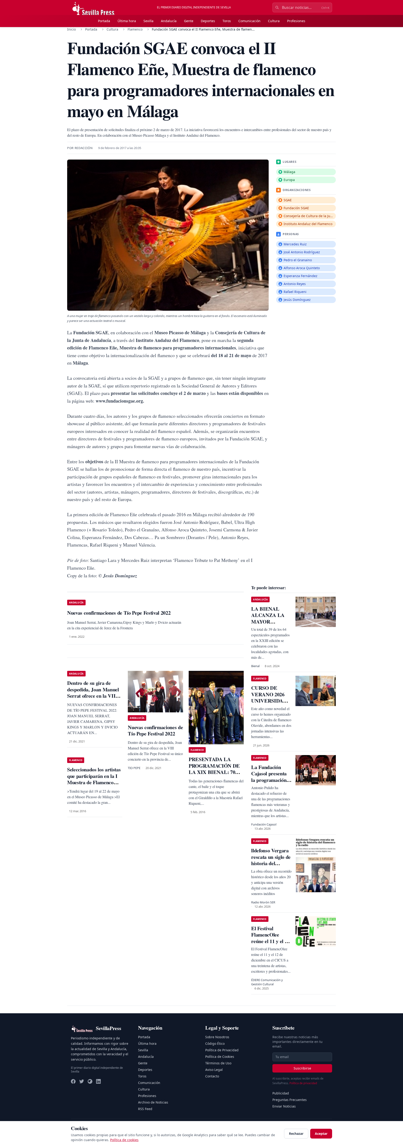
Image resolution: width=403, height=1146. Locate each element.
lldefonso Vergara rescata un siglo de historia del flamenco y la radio (271, 863)
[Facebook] (73, 1081)
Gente (188, 21)
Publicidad (280, 1093)
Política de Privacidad (222, 1050)
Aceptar (321, 1133)
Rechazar (296, 1133)
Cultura (274, 21)
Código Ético (215, 1043)
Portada (104, 21)
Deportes (208, 21)
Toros (226, 21)
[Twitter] (81, 1081)
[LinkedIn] (98, 1081)
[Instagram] (90, 1081)
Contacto (212, 1076)
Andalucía (169, 21)
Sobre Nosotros (217, 1037)
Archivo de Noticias (153, 1102)
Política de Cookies (219, 1056)
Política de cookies (124, 1140)
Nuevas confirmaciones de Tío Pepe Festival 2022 (155, 730)
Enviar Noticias (284, 1106)
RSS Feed (145, 1109)
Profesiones (296, 21)
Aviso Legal (214, 1069)
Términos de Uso (218, 1063)
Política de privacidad (303, 1083)
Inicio (71, 29)
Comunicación (249, 21)
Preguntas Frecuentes (289, 1099)
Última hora (127, 21)
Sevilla (148, 21)
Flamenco (135, 29)
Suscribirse (302, 1068)
